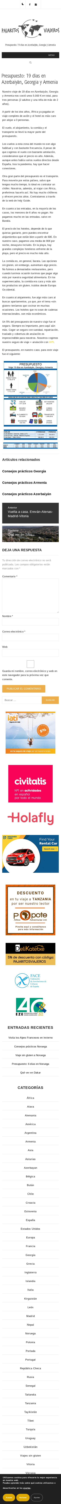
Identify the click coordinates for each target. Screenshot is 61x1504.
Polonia (30, 1342)
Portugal (30, 1359)
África (30, 1098)
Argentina (30, 1132)
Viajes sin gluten (30, 1455)
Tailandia (30, 1394)
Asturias (30, 1159)
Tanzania (30, 1403)
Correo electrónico (13, 631)
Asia (30, 1150)
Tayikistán (30, 1412)
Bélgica (30, 1176)
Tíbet (30, 1420)
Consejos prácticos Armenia (24, 482)
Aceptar (9, 1497)
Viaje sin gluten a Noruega (30, 1055)
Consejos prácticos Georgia (24, 471)
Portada (30, 1351)
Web (4, 646)
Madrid (30, 1316)
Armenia (30, 1141)
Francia (30, 1246)
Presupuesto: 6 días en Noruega (30, 1064)
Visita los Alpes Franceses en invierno (30, 1037)
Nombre (7, 616)
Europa (30, 1237)
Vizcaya (31, 1473)
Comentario (9, 576)
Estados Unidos (30, 1228)
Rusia (30, 1377)
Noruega (30, 1333)
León (30, 1307)
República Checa (30, 1368)
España (30, 1220)
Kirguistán (30, 1298)
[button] (23, 4)
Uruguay (30, 1438)
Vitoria (31, 1464)
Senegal (31, 1385)
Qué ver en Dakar (30, 1072)
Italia (30, 1289)
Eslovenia (30, 1211)
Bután (30, 1185)
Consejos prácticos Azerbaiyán (26, 494)
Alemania (30, 1115)
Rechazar (23, 1497)
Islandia (30, 1281)
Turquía (30, 1429)
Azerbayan (30, 1167)
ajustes (26, 1488)
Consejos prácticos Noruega (30, 1046)
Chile (30, 1193)
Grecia (30, 1263)
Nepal (30, 1324)
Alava (30, 1106)
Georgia (30, 1255)
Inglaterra (31, 1272)
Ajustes (37, 1497)
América (30, 1124)
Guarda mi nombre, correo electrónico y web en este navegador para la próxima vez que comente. (29, 675)
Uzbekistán (30, 1447)
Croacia (30, 1202)
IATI (51, 342)
